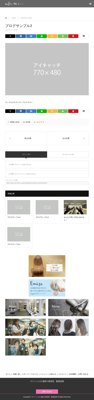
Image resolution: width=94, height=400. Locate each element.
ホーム (8, 374)
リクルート (62, 374)
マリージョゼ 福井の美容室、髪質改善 (47, 381)
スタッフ (25, 374)
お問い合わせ (83, 374)
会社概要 (72, 374)
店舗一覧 (16, 374)
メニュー (43, 374)
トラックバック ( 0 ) (68, 154)
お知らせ (52, 374)
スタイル (34, 374)
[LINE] (42, 36)
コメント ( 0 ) (26, 154)
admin (17, 122)
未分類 (15, 30)
